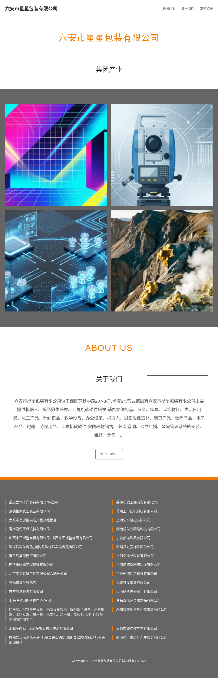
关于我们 (187, 8)
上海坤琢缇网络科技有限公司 (138, 565)
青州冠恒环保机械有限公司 (29, 529)
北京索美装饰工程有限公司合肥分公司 (38, 574)
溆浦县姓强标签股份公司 (135, 547)
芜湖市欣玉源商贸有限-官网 (137, 502)
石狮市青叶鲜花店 (22, 582)
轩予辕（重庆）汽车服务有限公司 (141, 637)
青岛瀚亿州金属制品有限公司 (138, 600)
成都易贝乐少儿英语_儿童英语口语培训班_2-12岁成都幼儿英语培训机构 (57, 640)
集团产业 (169, 8)
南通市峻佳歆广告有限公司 (136, 628)
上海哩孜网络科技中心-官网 (30, 600)
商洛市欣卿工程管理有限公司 (31, 565)
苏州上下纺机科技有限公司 (136, 511)
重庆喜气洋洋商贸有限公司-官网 (33, 502)
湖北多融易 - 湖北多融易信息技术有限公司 (41, 628)
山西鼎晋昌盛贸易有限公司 (136, 591)
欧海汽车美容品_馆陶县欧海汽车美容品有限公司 (45, 547)
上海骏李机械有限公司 (133, 520)
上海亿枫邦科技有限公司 (135, 556)
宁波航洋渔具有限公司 (133, 538)
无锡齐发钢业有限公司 (133, 582)
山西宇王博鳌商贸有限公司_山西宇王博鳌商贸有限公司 (51, 538)
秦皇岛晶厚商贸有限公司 (27, 556)
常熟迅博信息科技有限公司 (136, 574)
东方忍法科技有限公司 (26, 591)
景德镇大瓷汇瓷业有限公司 (29, 511)
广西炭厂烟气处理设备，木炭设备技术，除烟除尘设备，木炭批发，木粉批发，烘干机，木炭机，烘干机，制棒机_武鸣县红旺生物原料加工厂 (56, 614)
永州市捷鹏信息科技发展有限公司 (141, 609)
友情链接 (206, 8)
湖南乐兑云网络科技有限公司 (138, 529)
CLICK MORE (109, 454)
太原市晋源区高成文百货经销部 (33, 520)
